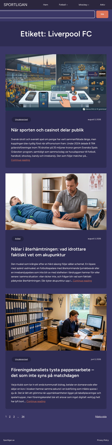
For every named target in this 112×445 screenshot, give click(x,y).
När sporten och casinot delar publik (47, 129)
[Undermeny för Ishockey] (88, 4)
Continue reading (20, 160)
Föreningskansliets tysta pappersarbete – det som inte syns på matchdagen (52, 372)
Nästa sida (101, 416)
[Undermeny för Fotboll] (67, 4)
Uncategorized (21, 119)
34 (23, 416)
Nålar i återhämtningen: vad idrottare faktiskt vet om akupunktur (48, 251)
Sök (102, 14)
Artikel (17, 239)
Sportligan (15, 4)
